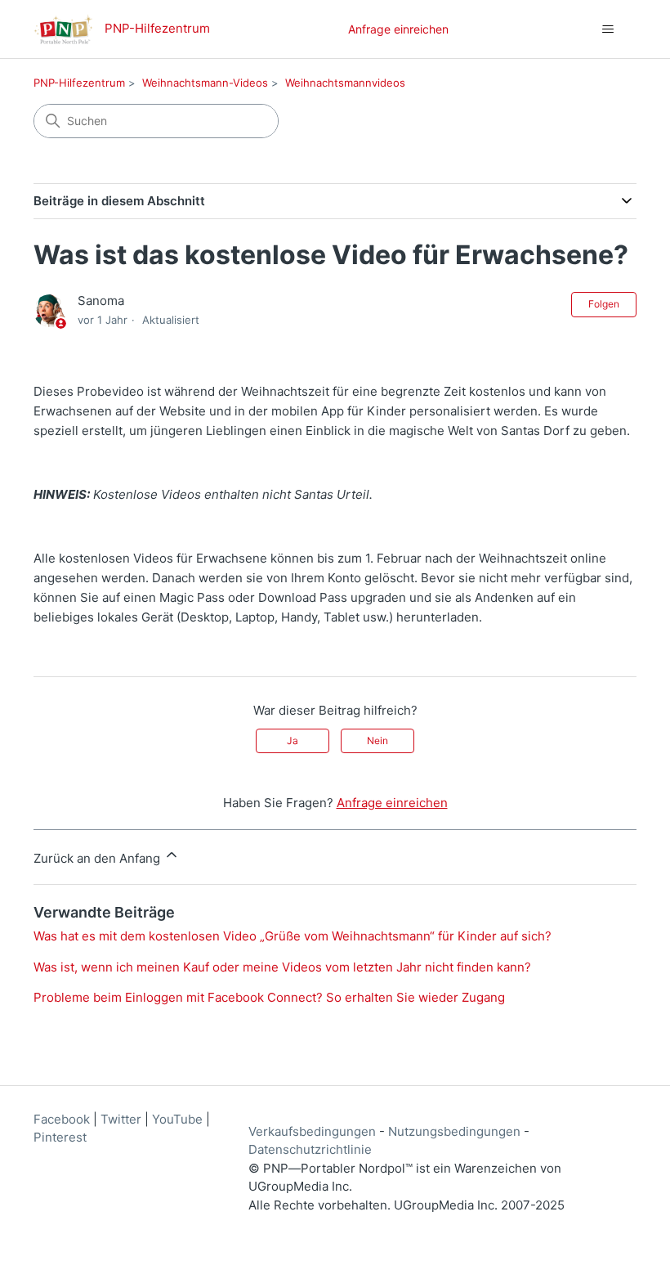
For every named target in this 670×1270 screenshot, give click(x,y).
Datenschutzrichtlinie (310, 1149)
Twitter (120, 1119)
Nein (377, 740)
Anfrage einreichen (398, 29)
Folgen (603, 304)
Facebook (62, 1119)
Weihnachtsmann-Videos (205, 82)
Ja (292, 740)
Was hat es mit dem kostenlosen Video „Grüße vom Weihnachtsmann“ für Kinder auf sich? (293, 936)
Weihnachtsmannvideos (345, 82)
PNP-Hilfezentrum (79, 82)
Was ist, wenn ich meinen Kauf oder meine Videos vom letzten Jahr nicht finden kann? (282, 967)
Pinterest (60, 1137)
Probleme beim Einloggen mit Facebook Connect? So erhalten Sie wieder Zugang (269, 997)
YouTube (177, 1119)
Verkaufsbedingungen (312, 1131)
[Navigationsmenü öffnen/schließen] (607, 29)
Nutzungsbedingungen (454, 1131)
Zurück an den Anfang (98, 858)
